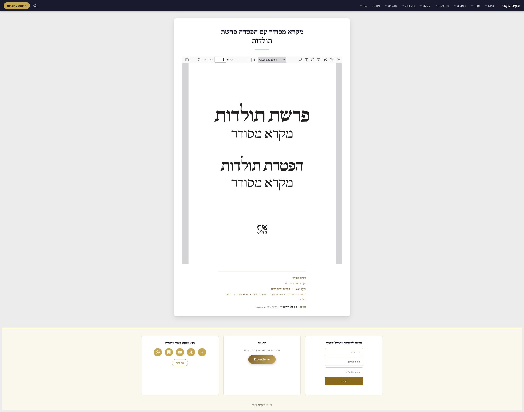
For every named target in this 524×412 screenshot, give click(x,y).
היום (491, 5)
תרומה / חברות (17, 6)
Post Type (300, 289)
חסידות (410, 5)
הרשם (344, 381)
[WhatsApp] (158, 352)
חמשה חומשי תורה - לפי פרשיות (288, 294)
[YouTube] (180, 352)
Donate (260, 359)
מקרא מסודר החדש (295, 283)
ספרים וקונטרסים (280, 289)
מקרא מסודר (299, 278)
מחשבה (443, 5)
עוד (365, 5)
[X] (191, 352)
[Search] (35, 5)
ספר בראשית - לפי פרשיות (251, 294)
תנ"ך (477, 5)
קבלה (426, 5)
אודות (376, 5)
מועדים (392, 5)
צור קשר (180, 363)
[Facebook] (202, 352)
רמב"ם (461, 5)
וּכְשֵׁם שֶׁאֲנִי (511, 5)
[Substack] (169, 352)
